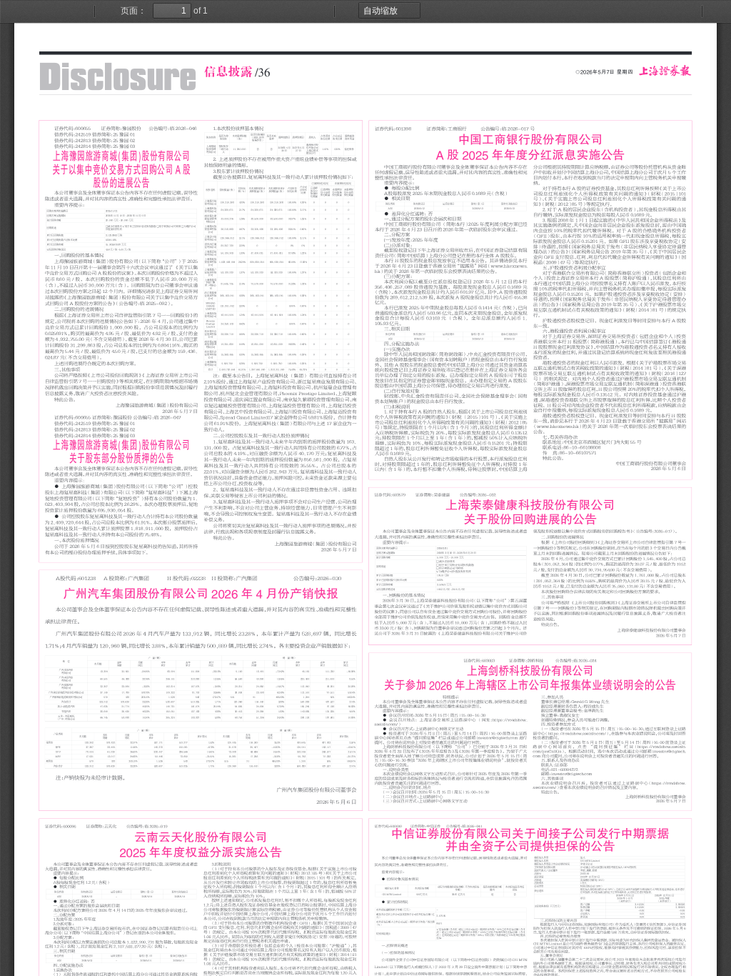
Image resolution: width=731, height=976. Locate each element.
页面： (133, 11)
